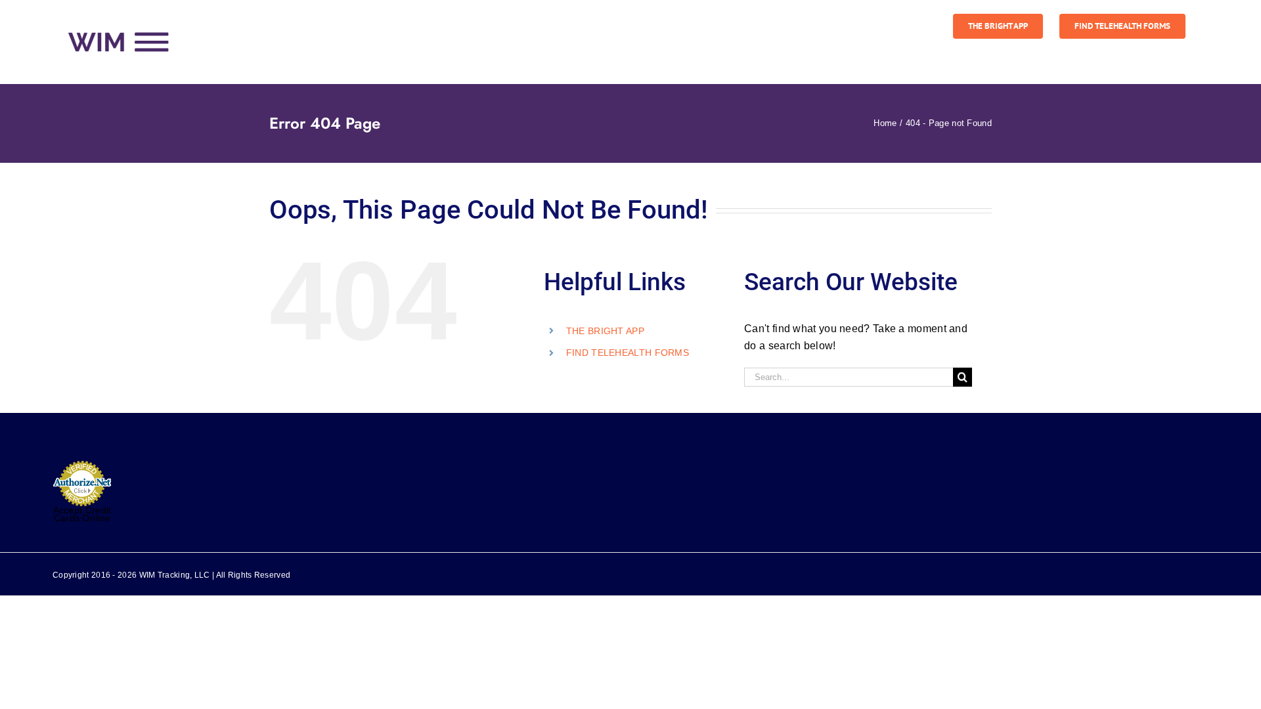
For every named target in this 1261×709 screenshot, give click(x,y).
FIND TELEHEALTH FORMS (627, 352)
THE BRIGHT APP (605, 331)
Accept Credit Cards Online (82, 514)
